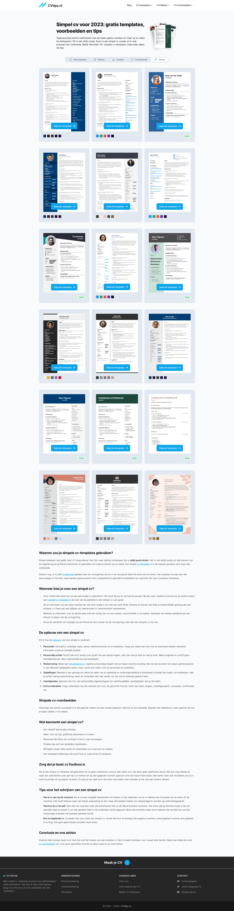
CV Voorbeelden (182, 5)
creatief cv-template (58, 599)
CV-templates (143, 5)
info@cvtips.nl (188, 892)
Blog (129, 5)
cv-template (143, 564)
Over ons (123, 881)
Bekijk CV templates (129, 892)
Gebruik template (63, 126)
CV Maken (162, 5)
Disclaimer (66, 892)
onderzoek (68, 574)
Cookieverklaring (70, 886)
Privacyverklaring (70, 881)
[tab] (78, 59)
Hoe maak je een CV (129, 886)
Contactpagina (189, 881)
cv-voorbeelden (47, 844)
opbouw (57, 640)
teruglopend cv (77, 663)
